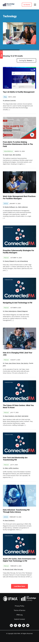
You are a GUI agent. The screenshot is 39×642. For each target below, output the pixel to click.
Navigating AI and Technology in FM (17, 303)
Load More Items (19, 586)
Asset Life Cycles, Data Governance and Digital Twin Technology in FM (19, 560)
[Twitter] (15, 625)
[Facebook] (19, 625)
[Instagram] (23, 625)
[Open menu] (35, 5)
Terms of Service (19, 610)
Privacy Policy (19, 606)
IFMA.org (19, 615)
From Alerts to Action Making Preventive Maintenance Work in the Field (18, 144)
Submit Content (19, 619)
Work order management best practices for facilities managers (19, 197)
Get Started (26, 4)
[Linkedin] (11, 625)
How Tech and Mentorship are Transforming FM (15, 459)
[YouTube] (27, 625)
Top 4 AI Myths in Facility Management (18, 92)
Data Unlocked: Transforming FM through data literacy (16, 511)
